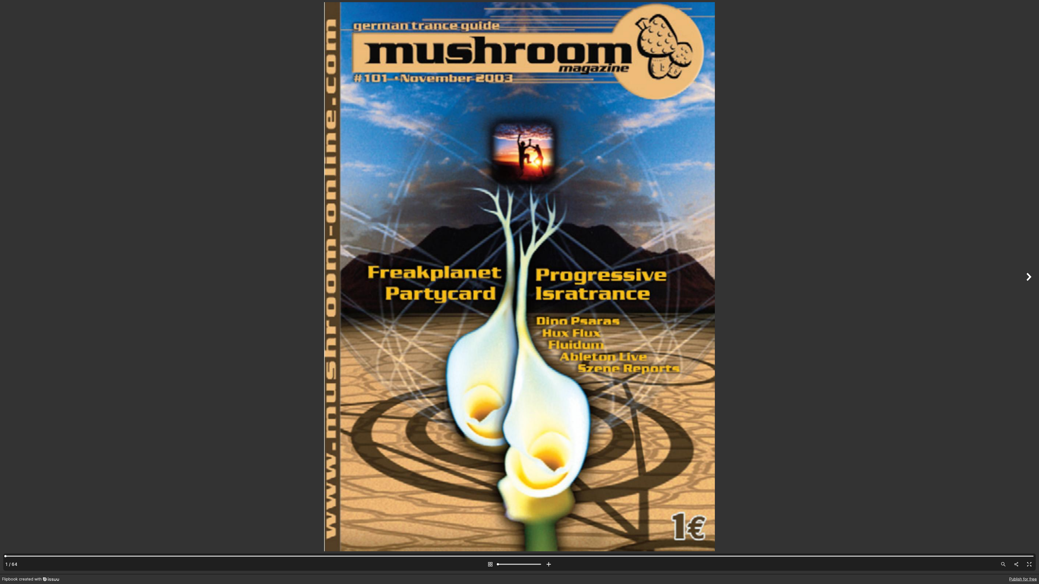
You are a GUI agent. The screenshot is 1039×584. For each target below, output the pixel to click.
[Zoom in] (548, 564)
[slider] (519, 564)
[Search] (1003, 564)
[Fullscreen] (1029, 564)
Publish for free (1023, 579)
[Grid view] (490, 564)
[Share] (1016, 564)
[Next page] (1028, 287)
